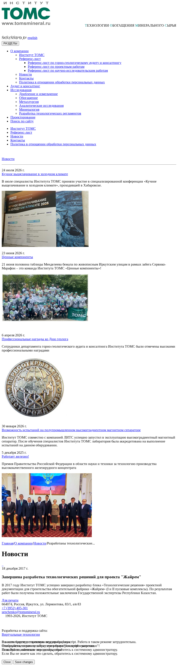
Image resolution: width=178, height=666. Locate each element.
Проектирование (22, 117)
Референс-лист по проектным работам (56, 66)
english (32, 38)
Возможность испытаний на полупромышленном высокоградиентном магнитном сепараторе (71, 430)
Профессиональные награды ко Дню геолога (35, 339)
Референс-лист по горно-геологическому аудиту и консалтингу (74, 63)
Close (7, 662)
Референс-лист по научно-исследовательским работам (68, 70)
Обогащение (28, 98)
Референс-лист (30, 59)
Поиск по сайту (22, 121)
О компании (19, 51)
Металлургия (29, 102)
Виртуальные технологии (21, 634)
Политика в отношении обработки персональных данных (62, 82)
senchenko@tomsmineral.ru (21, 612)
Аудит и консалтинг (25, 86)
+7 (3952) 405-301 (15, 608)
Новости (25, 74)
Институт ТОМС (31, 55)
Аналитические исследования (41, 105)
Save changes (24, 662)
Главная (7, 543)
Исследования (20, 90)
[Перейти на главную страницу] (26, 24)
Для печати (10, 600)
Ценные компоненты (17, 257)
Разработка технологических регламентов (50, 113)
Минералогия (29, 109)
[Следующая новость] (2, 564)
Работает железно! (15, 456)
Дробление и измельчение (38, 94)
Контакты (26, 78)
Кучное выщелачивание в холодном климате (35, 174)
